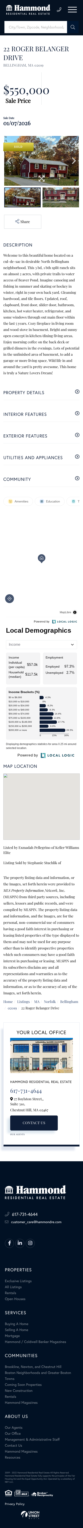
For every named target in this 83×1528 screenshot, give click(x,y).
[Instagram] (30, 1243)
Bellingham (69, 1001)
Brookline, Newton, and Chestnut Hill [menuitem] (33, 1366)
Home (8, 1001)
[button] (73, 27)
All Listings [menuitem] (13, 1287)
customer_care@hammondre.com (36, 1222)
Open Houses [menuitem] (15, 1299)
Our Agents (17, 1134)
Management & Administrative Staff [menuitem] (32, 1439)
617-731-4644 (59, 10)
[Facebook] (9, 1243)
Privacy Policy (15, 1504)
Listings (23, 1001)
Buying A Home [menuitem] (16, 1324)
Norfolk (50, 1001)
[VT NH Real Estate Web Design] (41, 1515)
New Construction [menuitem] (19, 1390)
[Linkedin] (19, 1243)
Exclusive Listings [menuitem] (18, 1281)
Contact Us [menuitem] (13, 1445)
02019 (12, 1008)
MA (36, 1001)
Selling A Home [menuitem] (16, 1329)
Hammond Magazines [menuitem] (21, 1402)
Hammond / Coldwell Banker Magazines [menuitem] (35, 1341)
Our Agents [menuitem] (14, 1427)
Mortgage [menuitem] (12, 1335)
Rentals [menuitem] (10, 1293)
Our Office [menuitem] (13, 1433)
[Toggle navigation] (72, 9)
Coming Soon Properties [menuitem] (23, 1384)
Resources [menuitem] (12, 1457)
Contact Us (34, 1123)
